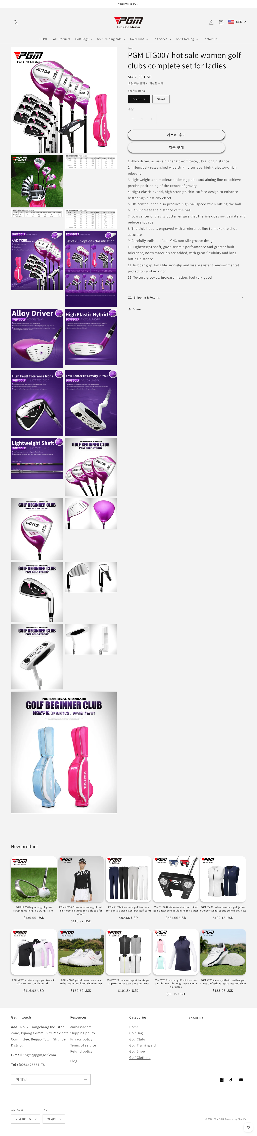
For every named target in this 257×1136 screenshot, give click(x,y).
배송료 (132, 83)
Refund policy (81, 1051)
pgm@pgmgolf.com (40, 1055)
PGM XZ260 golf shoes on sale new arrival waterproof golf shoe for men (81, 982)
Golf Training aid (142, 1045)
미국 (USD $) (24, 1119)
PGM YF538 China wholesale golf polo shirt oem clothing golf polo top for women (81, 911)
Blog (74, 1061)
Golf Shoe (137, 1051)
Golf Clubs (137, 1039)
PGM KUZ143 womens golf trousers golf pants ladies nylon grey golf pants (128, 909)
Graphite (139, 99)
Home (134, 1027)
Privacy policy (81, 1039)
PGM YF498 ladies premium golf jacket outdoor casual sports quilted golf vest (223, 909)
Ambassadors (81, 1027)
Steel (161, 99)
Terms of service (83, 1045)
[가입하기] (85, 1079)
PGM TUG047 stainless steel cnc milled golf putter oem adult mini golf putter (175, 909)
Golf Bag (136, 1033)
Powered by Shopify (235, 1119)
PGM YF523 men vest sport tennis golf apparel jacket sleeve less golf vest (129, 982)
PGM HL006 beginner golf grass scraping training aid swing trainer (33, 909)
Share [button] (137, 309)
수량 (131, 109)
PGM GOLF (219, 1119)
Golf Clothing (140, 1057)
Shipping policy (82, 1033)
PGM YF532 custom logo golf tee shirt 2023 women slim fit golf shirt (34, 982)
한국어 (51, 1119)
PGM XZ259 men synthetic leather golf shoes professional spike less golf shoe (223, 982)
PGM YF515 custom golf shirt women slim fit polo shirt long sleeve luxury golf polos (175, 984)
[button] (16, 22)
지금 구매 (176, 147)
